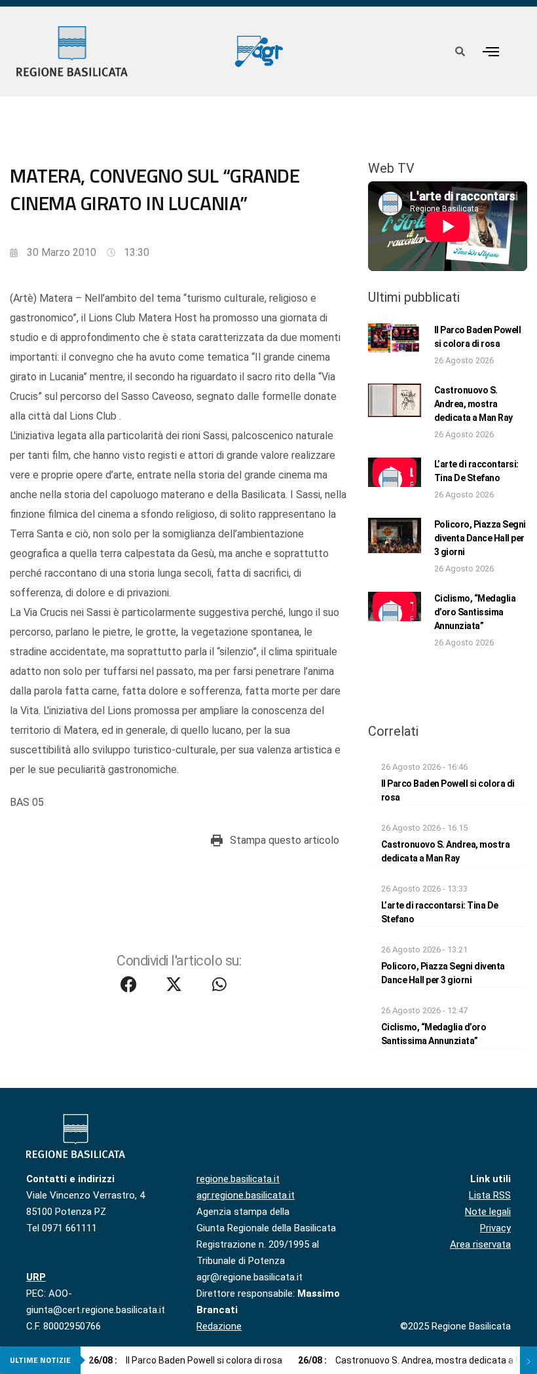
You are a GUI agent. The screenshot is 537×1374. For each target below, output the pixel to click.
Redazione (219, 1326)
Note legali (488, 1212)
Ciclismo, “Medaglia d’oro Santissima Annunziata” (475, 612)
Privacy (495, 1228)
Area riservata (480, 1244)
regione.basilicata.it (238, 1179)
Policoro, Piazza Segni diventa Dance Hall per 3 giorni (480, 538)
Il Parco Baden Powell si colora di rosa (185, 1360)
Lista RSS (490, 1195)
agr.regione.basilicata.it (245, 1195)
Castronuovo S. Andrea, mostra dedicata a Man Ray (473, 404)
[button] (491, 51)
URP (36, 1277)
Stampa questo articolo (284, 840)
